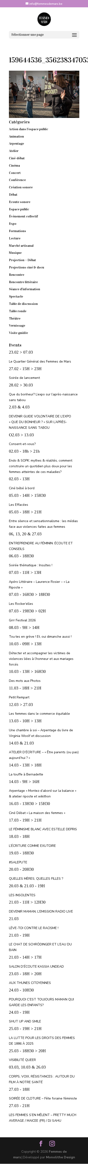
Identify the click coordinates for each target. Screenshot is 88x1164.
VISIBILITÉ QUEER (22, 1060)
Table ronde (17, 311)
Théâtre (14, 318)
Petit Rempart (19, 697)
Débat (13, 195)
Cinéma (14, 166)
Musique (15, 253)
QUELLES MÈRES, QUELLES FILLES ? (36, 878)
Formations (17, 231)
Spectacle (16, 296)
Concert (15, 173)
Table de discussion (23, 304)
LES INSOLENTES (22, 895)
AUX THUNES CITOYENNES (30, 983)
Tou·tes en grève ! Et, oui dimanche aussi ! (40, 636)
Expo (12, 224)
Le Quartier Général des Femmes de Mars (40, 361)
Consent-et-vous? (22, 444)
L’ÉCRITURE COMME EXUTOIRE (32, 846)
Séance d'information (24, 289)
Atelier (14, 151)
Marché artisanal (21, 246)
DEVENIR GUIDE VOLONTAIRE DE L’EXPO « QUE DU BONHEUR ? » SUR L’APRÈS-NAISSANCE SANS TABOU (40, 422)
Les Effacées (18, 504)
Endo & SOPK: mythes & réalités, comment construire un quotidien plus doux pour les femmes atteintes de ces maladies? (40, 466)
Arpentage (16, 144)
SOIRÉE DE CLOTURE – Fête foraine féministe (43, 1098)
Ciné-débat (17, 158)
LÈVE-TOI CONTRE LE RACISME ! (33, 928)
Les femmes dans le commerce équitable (39, 713)
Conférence (17, 180)
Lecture (14, 238)
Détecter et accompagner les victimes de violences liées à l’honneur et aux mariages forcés (41, 659)
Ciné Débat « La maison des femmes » (37, 813)
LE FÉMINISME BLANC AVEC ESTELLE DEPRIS (43, 829)
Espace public (19, 209)
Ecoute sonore (19, 202)
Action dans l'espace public (28, 129)
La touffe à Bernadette (26, 774)
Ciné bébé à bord (21, 488)
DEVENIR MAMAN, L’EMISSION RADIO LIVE (41, 911)
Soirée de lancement (24, 378)
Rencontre (16, 275)
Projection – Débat (22, 260)
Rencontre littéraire (23, 282)
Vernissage (17, 326)
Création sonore (21, 187)
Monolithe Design (60, 1157)
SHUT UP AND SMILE (25, 1021)
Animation (16, 136)
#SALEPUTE (18, 862)
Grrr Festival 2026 (22, 620)
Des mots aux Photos (25, 681)
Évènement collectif (23, 216)
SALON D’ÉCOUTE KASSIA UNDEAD (36, 966)
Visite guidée (18, 333)
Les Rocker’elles (21, 603)
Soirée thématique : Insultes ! (30, 565)
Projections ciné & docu (26, 267)
